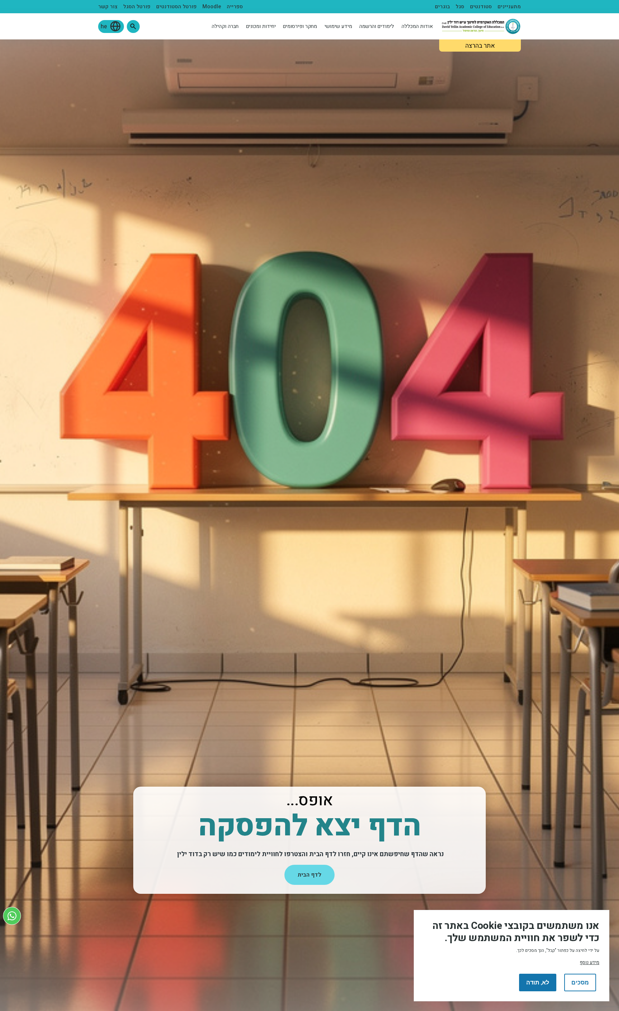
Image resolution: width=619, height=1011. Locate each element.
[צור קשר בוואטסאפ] (12, 916)
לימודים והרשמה (376, 26)
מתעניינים (509, 6)
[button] (133, 26)
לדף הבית (309, 875)
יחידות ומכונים (261, 26)
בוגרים (442, 6)
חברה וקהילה (225, 26)
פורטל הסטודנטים (176, 6)
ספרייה (235, 6)
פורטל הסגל (136, 6)
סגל (460, 6)
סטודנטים (481, 6)
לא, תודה (537, 982)
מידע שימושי (338, 26)
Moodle (211, 6)
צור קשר (107, 6)
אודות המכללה (417, 26)
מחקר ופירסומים (300, 26)
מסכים (580, 982)
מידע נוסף (589, 962)
